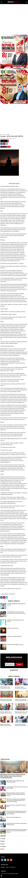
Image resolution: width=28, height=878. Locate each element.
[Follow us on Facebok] (2, 860)
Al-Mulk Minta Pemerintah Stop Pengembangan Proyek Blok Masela (16, 612)
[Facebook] (1, 144)
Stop (9, 146)
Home (1, 134)
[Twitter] (7, 144)
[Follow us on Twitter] (5, 860)
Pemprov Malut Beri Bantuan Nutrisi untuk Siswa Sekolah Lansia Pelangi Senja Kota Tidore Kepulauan (17, 812)
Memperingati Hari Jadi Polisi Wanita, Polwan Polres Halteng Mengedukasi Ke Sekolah (16, 794)
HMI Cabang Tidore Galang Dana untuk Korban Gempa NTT (5, 688)
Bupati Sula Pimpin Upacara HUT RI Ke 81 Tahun (5, 725)
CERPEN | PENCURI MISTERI (14, 636)
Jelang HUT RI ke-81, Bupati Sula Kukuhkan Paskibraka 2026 (20, 725)
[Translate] (8, 141)
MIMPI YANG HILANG (12, 628)
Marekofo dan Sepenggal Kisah (14, 817)
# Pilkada (3, 846)
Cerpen (4, 134)
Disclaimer (12, 867)
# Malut (2, 841)
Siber (7, 867)
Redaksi (3, 867)
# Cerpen (2, 838)
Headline (7, 134)
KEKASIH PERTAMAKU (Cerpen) (15, 644)
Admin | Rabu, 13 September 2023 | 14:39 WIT (8, 138)
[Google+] (4, 144)
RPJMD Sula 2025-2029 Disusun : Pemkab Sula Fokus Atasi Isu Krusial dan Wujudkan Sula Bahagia (17, 831)
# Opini (2, 844)
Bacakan (4, 146)
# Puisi (2, 849)
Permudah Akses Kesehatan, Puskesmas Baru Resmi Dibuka (21, 688)
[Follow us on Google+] (8, 860)
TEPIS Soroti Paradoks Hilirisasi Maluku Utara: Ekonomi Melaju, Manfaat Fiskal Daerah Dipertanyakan (16, 800)
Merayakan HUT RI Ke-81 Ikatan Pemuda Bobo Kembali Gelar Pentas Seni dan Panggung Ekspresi (12, 776)
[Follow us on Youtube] (11, 860)
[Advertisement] (14, 15)
